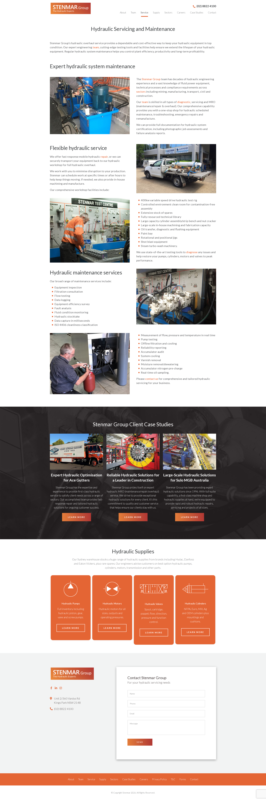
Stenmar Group (151, 79)
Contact (212, 12)
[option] (71, 607)
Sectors (168, 12)
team (96, 47)
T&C (173, 779)
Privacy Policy (159, 779)
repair (104, 156)
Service (144, 12)
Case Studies (196, 12)
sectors (141, 91)
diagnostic (183, 102)
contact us (151, 378)
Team (133, 12)
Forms (182, 779)
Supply (156, 12)
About (123, 12)
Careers (181, 12)
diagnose (192, 252)
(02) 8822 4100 (63, 708)
